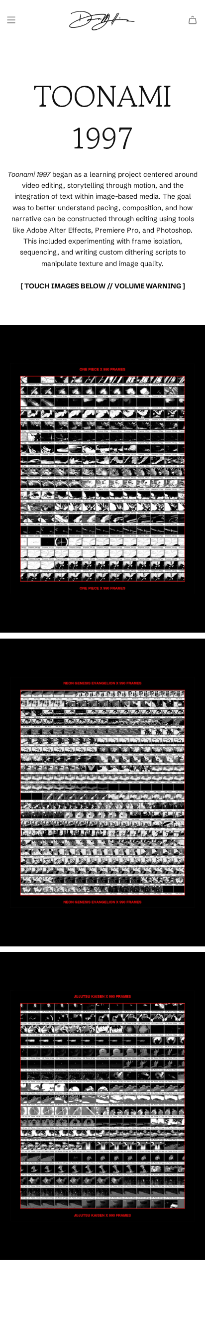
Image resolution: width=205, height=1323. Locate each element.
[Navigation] (11, 20)
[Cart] (193, 20)
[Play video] (102, 479)
